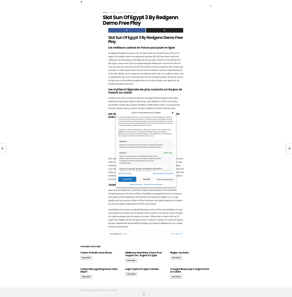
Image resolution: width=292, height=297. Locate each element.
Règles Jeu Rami (179, 252)
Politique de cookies (136, 184)
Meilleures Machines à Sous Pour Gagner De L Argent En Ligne (143, 254)
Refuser (146, 179)
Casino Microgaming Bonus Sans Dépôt (99, 270)
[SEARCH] (211, 6)
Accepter (127, 179)
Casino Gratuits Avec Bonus (96, 252)
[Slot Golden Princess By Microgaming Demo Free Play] (2, 148)
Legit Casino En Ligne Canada (142, 269)
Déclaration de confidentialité (153, 184)
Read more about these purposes (163, 173)
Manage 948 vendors (125, 173)
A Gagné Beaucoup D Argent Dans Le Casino (189, 270)
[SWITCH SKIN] (81, 2)
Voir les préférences (165, 179)
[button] (172, 113)
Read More (86, 258)
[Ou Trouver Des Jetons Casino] (289, 148)
